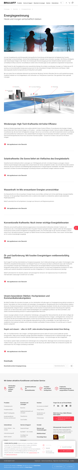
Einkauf (6, 440)
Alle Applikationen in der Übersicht (17, 144)
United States (59, 466)
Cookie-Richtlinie (33, 452)
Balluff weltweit (8, 436)
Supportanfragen (24, 428)
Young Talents (40, 409)
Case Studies (23, 419)
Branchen (15, 9)
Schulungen (23, 440)
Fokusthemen (23, 416)
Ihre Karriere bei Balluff (42, 406)
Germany (70, 466)
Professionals (40, 418)
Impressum (37, 461)
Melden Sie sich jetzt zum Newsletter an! (64, 418)
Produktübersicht (8, 406)
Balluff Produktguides (9, 413)
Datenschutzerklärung (46, 461)
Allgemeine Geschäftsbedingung (61, 461)
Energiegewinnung (26, 9)
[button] (19, 3)
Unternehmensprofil (9, 433)
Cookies (72, 461)
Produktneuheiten (8, 409)
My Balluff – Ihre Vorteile (26, 431)
